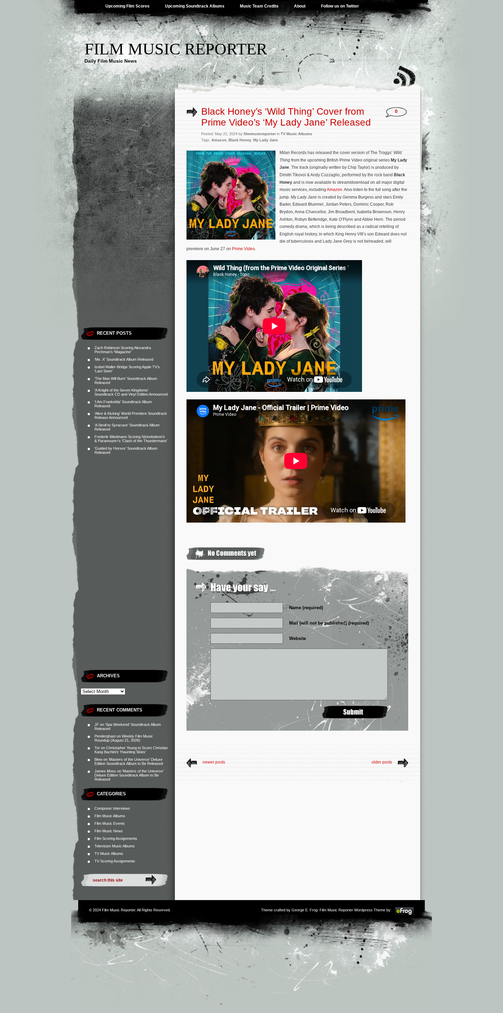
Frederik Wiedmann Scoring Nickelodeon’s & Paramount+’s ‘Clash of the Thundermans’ (130, 439)
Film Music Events (109, 823)
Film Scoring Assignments (115, 838)
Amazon (219, 140)
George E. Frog (305, 910)
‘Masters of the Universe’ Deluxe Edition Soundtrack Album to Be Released (128, 761)
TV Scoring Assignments (114, 861)
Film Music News (108, 831)
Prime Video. (244, 248)
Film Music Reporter (176, 49)
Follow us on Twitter (340, 6)
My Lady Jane (265, 140)
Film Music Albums (109, 816)
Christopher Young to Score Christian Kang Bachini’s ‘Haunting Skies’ (131, 750)
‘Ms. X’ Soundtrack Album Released (123, 359)
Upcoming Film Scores (127, 6)
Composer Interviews (112, 808)
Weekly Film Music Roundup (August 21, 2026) (123, 738)
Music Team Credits (259, 6)
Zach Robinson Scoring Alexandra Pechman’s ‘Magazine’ (122, 350)
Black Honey (240, 140)
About (300, 6)
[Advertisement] (128, 220)
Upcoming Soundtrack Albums (194, 6)
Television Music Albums (114, 846)
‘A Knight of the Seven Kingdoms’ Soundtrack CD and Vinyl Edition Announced (131, 392)
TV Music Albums (108, 853)
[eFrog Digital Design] (404, 914)
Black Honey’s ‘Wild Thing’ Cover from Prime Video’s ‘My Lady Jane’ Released (286, 117)
